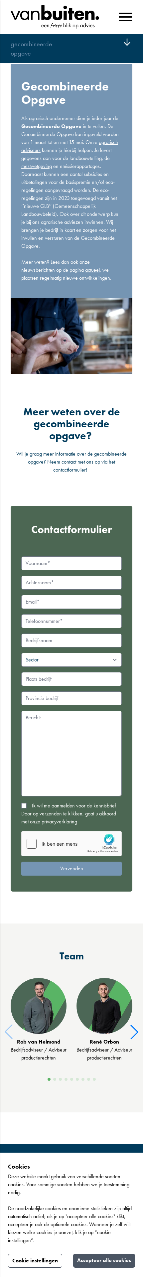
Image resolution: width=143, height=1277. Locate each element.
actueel (92, 269)
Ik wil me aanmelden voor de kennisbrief (74, 805)
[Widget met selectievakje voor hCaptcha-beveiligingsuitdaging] (71, 843)
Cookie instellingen (35, 1260)
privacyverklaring (59, 821)
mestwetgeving (36, 166)
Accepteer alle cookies (104, 1260)
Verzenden (71, 868)
